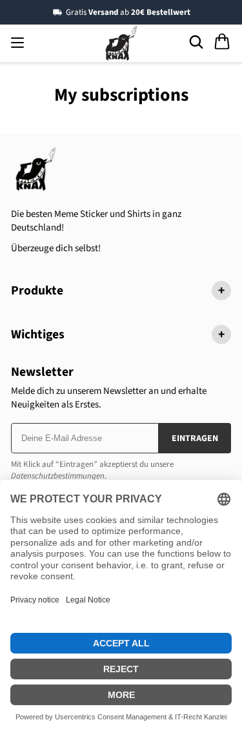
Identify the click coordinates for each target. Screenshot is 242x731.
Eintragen (195, 438)
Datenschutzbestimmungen (58, 476)
